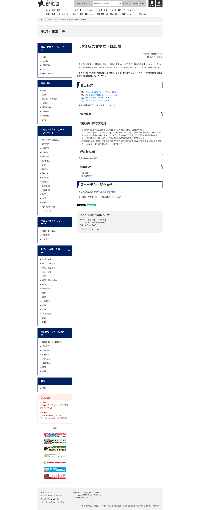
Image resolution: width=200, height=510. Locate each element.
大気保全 (46, 152)
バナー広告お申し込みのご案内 (52, 502)
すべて (127, 3)
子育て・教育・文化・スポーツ (57, 14)
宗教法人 (46, 359)
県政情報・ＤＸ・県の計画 (107, 14)
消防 (44, 69)
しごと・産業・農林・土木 (83, 14)
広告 (44, 322)
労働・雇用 (47, 259)
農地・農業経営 (48, 268)
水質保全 (46, 148)
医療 (44, 95)
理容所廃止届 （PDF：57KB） (98, 100)
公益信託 (46, 363)
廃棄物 (45, 169)
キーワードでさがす (84, 3)
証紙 (44, 367)
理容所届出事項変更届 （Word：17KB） (102, 92)
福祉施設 (46, 116)
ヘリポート (47, 211)
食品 (44, 198)
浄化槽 (45, 173)
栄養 (44, 120)
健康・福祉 (103, 10)
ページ (135, 3)
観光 (44, 318)
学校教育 (46, 235)
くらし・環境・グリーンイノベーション (126, 10)
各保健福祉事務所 (108, 192)
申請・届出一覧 (60, 19)
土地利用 (46, 301)
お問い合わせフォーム (89, 229)
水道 (44, 165)
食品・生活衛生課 (87, 220)
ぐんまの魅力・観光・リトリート (58, 10)
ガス (44, 57)
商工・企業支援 (48, 264)
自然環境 (46, 177)
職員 (44, 371)
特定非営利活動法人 (50, 140)
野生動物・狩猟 (48, 207)
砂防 (44, 297)
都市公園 (46, 190)
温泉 (44, 194)
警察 (43, 381)
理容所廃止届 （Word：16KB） (98, 98)
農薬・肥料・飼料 (49, 280)
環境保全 (46, 144)
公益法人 (46, 355)
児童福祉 (46, 111)
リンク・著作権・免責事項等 (51, 496)
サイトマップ (46, 492)
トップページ (48, 19)
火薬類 (45, 61)
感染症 (45, 91)
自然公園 (46, 186)
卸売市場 (46, 289)
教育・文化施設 (48, 231)
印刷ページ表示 (156, 57)
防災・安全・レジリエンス (84, 10)
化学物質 (46, 157)
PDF (142, 3)
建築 (44, 309)
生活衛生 (46, 161)
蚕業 (44, 276)
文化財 (45, 239)
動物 (44, 202)
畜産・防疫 (47, 272)
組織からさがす (127, 14)
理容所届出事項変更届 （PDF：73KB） (101, 95)
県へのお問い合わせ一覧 (50, 499)
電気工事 (46, 65)
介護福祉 (46, 103)
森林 (44, 293)
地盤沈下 (46, 182)
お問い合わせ (142, 14)
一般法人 (46, 350)
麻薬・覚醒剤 (47, 74)
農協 (44, 284)
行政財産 (46, 346)
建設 (44, 305)
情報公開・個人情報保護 (52, 342)
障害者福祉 (47, 107)
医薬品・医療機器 (49, 99)
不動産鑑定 (47, 314)
